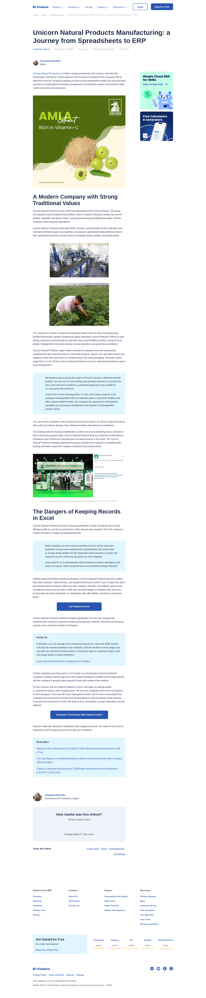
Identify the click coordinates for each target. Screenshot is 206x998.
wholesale (120, 854)
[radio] (64, 827)
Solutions (72, 7)
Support (101, 7)
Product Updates (148, 896)
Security (70, 975)
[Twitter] (56, 854)
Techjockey (98, 940)
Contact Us (74, 905)
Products (37, 896)
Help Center (110, 901)
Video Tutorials (111, 905)
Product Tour (39, 910)
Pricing (88, 7)
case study (93, 849)
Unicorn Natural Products (45, 73)
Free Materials (147, 915)
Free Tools (145, 919)
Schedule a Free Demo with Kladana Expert (79, 715)
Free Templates (147, 910)
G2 (131, 940)
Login (140, 7)
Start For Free (162, 7)
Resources (118, 7)
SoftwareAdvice (165, 940)
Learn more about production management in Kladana (63, 661)
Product (56, 7)
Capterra (115, 940)
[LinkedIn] (49, 854)
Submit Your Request (114, 910)
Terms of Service (56, 975)
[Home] (40, 8)
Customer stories (41, 49)
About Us (73, 896)
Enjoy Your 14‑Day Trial (47, 950)
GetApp (147, 940)
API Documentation (149, 924)
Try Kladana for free (79, 606)
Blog (142, 901)
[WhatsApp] (42, 854)
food (104, 849)
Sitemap (80, 975)
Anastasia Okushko (50, 61)
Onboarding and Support (116, 896)
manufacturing (117, 849)
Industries (38, 905)
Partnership (74, 901)
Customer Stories (148, 905)
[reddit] (62, 854)
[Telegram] (35, 854)
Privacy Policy (39, 975)
